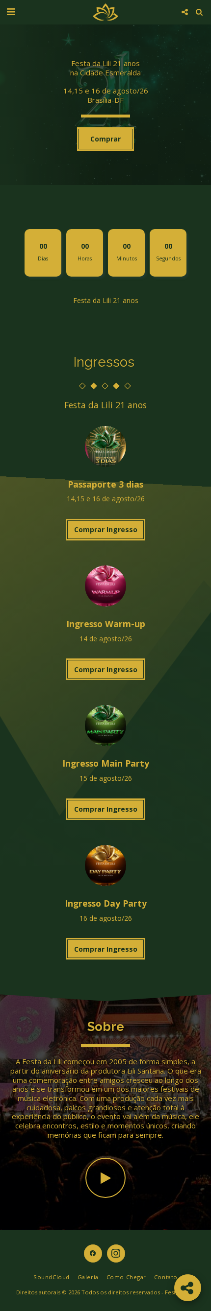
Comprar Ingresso (105, 529)
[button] (10, 11)
